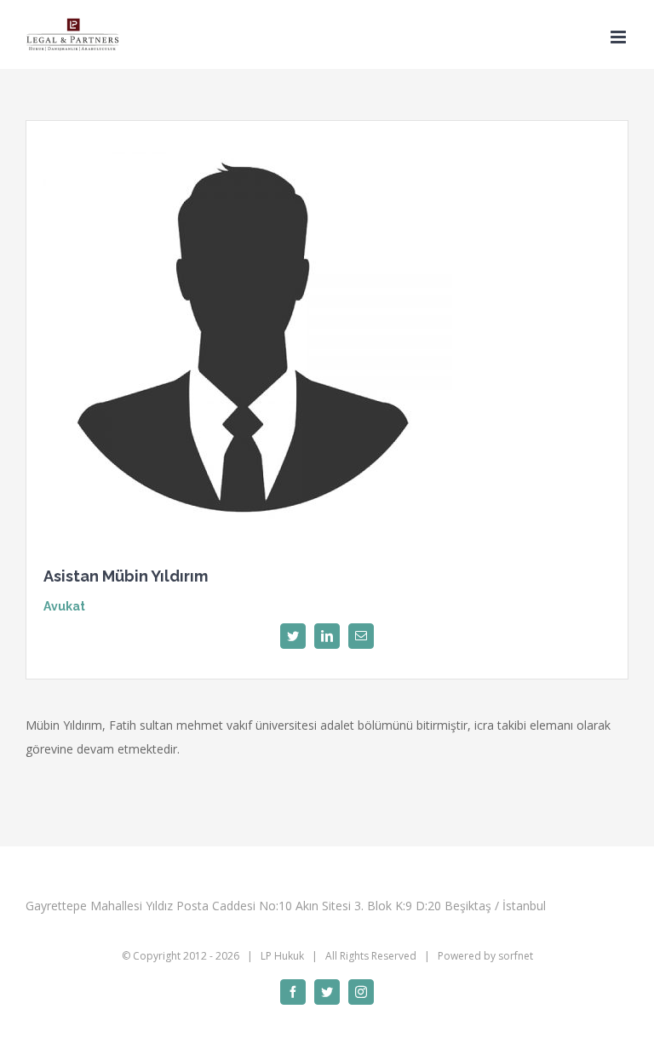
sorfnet (515, 956)
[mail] (361, 636)
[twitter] (293, 636)
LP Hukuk (282, 956)
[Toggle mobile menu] (619, 37)
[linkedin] (327, 636)
